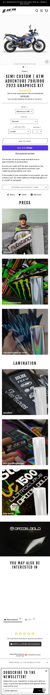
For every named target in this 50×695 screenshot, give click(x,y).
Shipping (21, 99)
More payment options (24, 153)
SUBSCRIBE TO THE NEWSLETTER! (25, 662)
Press (24, 117)
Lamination (19, 127)
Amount (37, 127)
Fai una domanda (35, 93)
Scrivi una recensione (17, 93)
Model (24, 107)
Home (24, 71)
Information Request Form (25, 187)
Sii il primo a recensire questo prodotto (25, 638)
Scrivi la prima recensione (26, 644)
